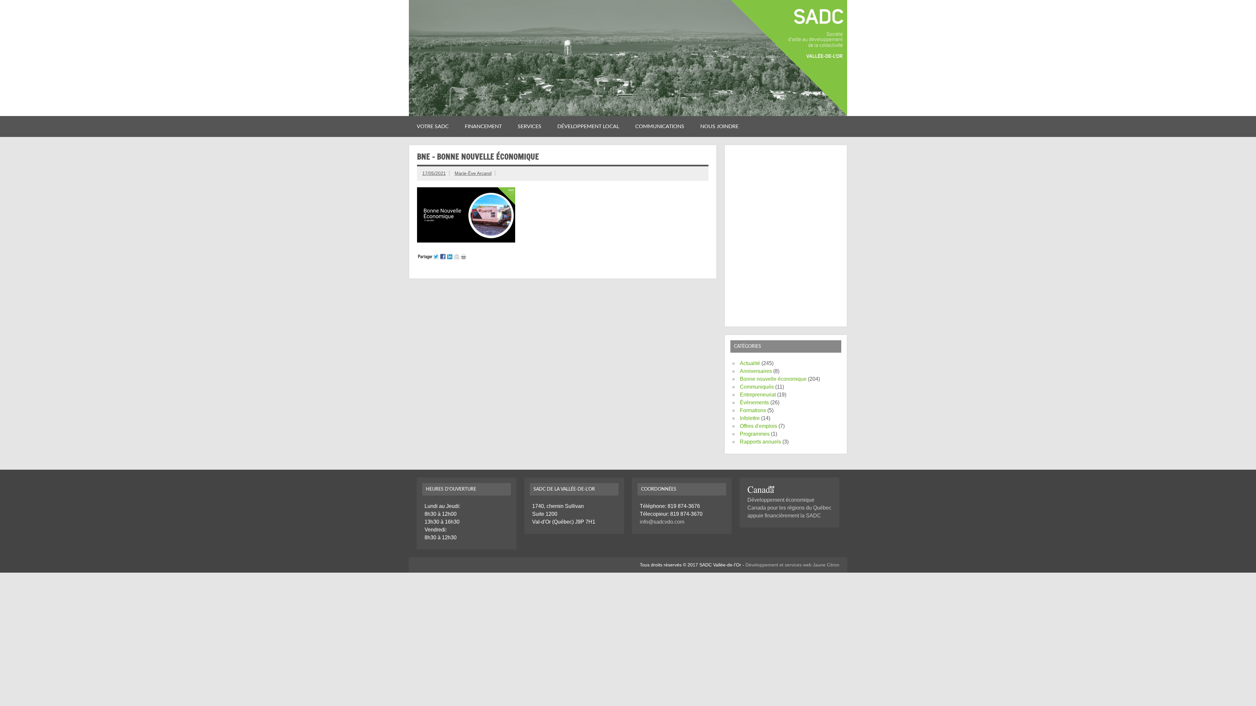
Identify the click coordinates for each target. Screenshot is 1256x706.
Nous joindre (719, 126)
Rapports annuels (760, 442)
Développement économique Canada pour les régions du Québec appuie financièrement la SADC (789, 507)
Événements (754, 402)
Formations (753, 410)
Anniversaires (756, 371)
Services (529, 126)
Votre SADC (433, 126)
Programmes (755, 434)
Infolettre (750, 418)
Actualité (750, 363)
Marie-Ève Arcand (473, 173)
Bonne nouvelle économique (773, 379)
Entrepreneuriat (758, 394)
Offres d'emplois (758, 426)
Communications (659, 126)
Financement (483, 126)
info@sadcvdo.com (662, 522)
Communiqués (757, 387)
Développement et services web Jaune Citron (792, 564)
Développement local (588, 126)
